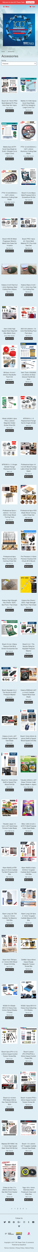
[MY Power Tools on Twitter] (5, 1222)
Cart (33, 7)
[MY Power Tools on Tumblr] (29, 1222)
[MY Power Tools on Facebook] (9, 1222)
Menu (7, 7)
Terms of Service (9, 1248)
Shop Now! (30, 2)
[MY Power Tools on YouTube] (33, 1222)
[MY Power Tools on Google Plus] (19, 1222)
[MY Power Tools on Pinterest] (14, 1222)
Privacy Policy (20, 1248)
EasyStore (23, 1245)
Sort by (3, 60)
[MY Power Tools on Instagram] (24, 1222)
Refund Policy (29, 1248)
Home (3, 51)
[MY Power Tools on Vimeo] (19, 1226)
